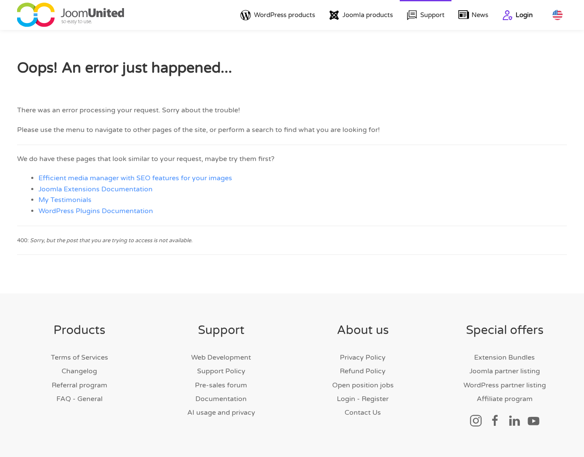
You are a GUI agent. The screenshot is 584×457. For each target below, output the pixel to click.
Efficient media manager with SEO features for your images (135, 178)
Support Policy (221, 371)
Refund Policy (363, 371)
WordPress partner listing (504, 385)
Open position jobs (363, 385)
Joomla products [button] (367, 15)
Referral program (79, 385)
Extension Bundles (504, 357)
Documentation (221, 399)
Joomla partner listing (504, 371)
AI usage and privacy (221, 412)
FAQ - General (79, 399)
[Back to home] (70, 15)
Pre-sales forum (221, 385)
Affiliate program (505, 399)
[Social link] (475, 420)
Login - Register (363, 399)
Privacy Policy (363, 357)
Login (524, 15)
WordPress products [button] (284, 15)
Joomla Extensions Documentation (95, 189)
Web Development (221, 357)
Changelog (79, 371)
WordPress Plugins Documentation (95, 211)
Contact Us (363, 412)
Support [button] (432, 15)
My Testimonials (64, 200)
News (480, 15)
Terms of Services (79, 357)
